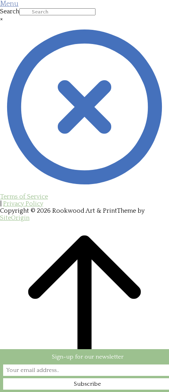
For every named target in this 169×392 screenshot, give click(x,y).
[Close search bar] (84, 189)
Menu (9, 4)
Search (9, 11)
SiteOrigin (14, 217)
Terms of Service (24, 196)
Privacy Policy (23, 203)
